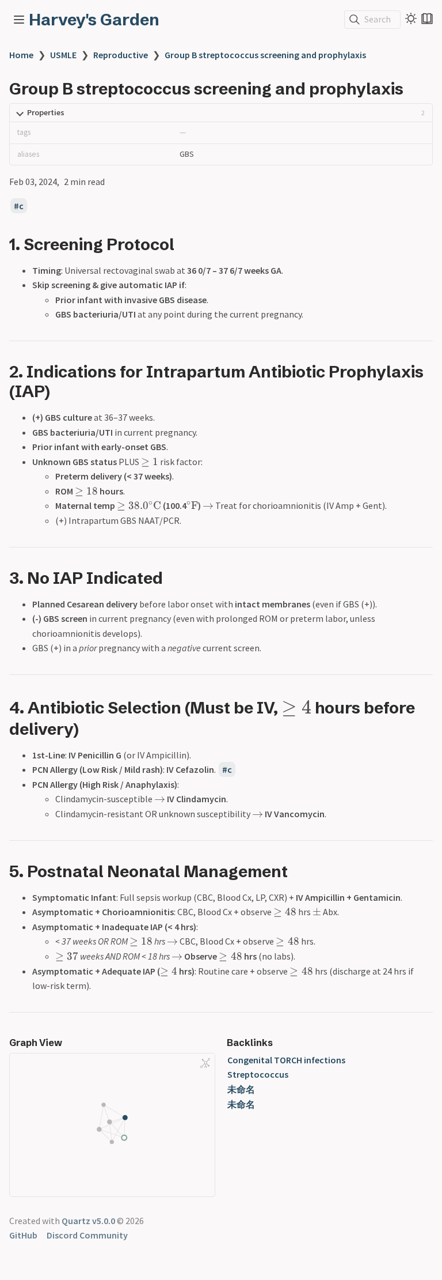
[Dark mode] (411, 18)
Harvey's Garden (94, 19)
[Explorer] (19, 19)
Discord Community (87, 1235)
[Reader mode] (427, 18)
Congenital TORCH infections (286, 1060)
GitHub (23, 1235)
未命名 (241, 1089)
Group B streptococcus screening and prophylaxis (265, 55)
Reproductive (120, 55)
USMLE (63, 55)
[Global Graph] (205, 1063)
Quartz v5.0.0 (88, 1220)
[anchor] (185, 244)
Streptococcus (257, 1074)
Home (21, 55)
